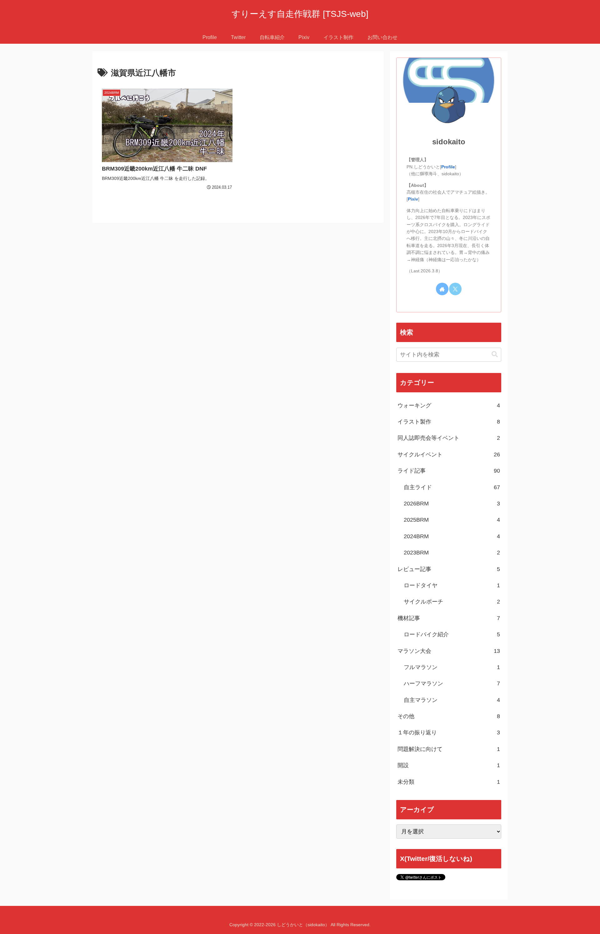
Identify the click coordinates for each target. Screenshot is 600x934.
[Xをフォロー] (455, 289)
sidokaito (448, 141)
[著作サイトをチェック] (442, 289)
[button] (494, 354)
